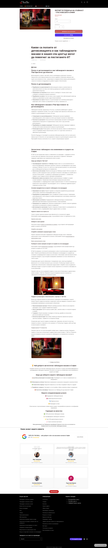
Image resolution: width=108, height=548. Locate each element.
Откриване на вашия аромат (26, 527)
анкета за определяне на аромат (49, 224)
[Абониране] (40, 539)
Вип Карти (45, 525)
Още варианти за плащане (69, 38)
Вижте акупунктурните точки (38, 241)
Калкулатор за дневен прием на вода (28, 519)
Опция (56, 18)
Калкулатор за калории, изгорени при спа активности (29, 522)
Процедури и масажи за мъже (26, 503)
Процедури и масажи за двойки (27, 499)
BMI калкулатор (23, 517)
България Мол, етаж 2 (73, 499)
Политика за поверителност (49, 512)
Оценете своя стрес (36, 219)
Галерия (44, 501)
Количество (57, 24)
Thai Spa (38, 135)
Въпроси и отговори (47, 514)
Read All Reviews (54, 491)
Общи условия (46, 508)
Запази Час (44, 327)
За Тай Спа (45, 499)
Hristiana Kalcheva (37, 483)
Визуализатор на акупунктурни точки (28, 529)
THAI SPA (50, 547)
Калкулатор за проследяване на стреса (28, 525)
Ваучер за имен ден (47, 517)
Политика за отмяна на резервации (50, 523)
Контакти (45, 503)
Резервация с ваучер (47, 519)
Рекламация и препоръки (48, 510)
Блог (21, 510)
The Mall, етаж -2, (72, 501)
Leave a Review (80, 436)
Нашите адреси (46, 506)
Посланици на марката (48, 528)
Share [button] (34, 63)
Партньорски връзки (24, 514)
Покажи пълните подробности (61, 41)
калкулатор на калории (47, 246)
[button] (29, 6)
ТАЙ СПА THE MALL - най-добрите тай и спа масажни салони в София (49, 435)
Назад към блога (54, 362)
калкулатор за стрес (47, 216)
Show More (71, 449)
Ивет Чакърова (37, 459)
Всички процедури (24, 508)
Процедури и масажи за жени (26, 501)
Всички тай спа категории (25, 506)
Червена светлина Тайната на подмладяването (53, 521)
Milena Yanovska (71, 459)
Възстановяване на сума (48, 530)
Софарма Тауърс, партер (74, 503)
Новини (21, 512)
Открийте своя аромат (36, 229)
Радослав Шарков (71, 483)
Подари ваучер (35, 327)
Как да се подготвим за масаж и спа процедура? (30, 531)
